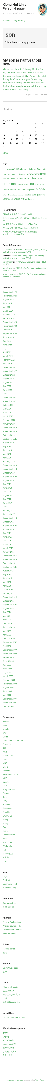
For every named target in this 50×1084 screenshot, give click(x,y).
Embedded (7, 744)
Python (6, 793)
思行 (5, 971)
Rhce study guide (10, 987)
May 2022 (7, 394)
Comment (43, 95)
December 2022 (10, 367)
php (43, 184)
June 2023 (7, 345)
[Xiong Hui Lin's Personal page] (42, 10)
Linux (5, 759)
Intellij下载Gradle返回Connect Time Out (20, 224)
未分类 (6, 857)
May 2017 (7, 507)
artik (24, 169)
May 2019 (7, 454)
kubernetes (35, 178)
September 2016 (10, 525)
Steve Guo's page (10, 968)
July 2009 (7, 665)
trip (44, 195)
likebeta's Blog (9, 949)
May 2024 (7, 307)
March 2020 (8, 416)
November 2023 (10, 326)
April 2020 (7, 412)
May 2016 (7, 540)
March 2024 (8, 311)
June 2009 (7, 669)
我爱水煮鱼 (8, 1055)
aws (30, 169)
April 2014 (7, 620)
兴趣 (5, 850)
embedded (33, 174)
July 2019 (7, 446)
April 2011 (7, 635)
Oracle (6, 782)
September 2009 (10, 657)
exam (4, 179)
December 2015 (10, 556)
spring (35, 194)
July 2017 (7, 499)
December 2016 (10, 518)
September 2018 (10, 476)
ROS (5, 801)
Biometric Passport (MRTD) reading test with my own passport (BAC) (25, 250)
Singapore (7, 808)
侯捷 (5, 952)
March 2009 (8, 676)
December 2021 (10, 397)
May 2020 (7, 409)
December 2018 (10, 465)
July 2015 (7, 574)
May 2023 (7, 348)
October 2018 (9, 473)
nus (33, 184)
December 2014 (10, 597)
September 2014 (10, 604)
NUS (5, 778)
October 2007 (9, 706)
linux (7, 183)
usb (12, 199)
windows (19, 198)
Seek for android (10, 933)
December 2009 (10, 650)
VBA (5, 838)
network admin (9, 274)
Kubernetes (8, 755)
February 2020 (9, 420)
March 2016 (8, 548)
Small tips (7, 812)
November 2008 (10, 684)
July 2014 (7, 612)
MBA (5, 763)
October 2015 (9, 563)
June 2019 (7, 450)
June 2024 (7, 303)
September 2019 (10, 439)
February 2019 (9, 461)
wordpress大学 (9, 1044)
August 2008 (8, 687)
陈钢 (5, 998)
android (17, 168)
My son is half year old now (22, 62)
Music (5, 767)
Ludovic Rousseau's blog (14, 1017)
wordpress (29, 199)
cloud (13, 174)
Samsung (26, 190)
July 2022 (7, 386)
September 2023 (10, 333)
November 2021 (10, 401)
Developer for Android (12, 929)
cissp (8, 174)
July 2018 (7, 484)
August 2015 (8, 571)
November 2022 (10, 371)
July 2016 (7, 533)
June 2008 (7, 691)
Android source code (12, 926)
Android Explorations (12, 922)
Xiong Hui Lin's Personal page (14, 6)
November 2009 (10, 653)
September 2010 (10, 642)
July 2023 (7, 341)
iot (17, 178)
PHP (5, 786)
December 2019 (10, 427)
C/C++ (6, 733)
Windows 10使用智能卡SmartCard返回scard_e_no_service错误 (20, 233)
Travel (5, 831)
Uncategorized (9, 835)
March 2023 (8, 356)
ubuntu (6, 198)
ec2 (25, 174)
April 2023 (7, 352)
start (40, 195)
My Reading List (21, 20)
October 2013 (9, 623)
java (26, 178)
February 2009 (9, 680)
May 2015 (7, 582)
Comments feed (10, 884)
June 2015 (7, 578)
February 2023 (9, 360)
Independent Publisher (14, 1080)
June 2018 (7, 488)
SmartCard (7, 816)
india (8, 179)
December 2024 (10, 292)
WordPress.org (9, 888)
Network (6, 770)
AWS (5, 725)
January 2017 (9, 514)
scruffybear (8, 249)
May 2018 (7, 491)
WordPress (39, 1080)
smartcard (21, 195)
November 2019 (10, 431)
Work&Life (7, 846)
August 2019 (8, 443)
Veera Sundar (9, 1040)
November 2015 (10, 559)
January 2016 (9, 552)
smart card (13, 195)
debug (21, 174)
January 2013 (9, 627)
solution (28, 195)
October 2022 (9, 375)
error (43, 174)
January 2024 (9, 318)
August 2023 (8, 337)
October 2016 (9, 522)
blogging (6, 729)
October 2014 (9, 601)
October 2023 (9, 330)
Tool (4, 827)
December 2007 (10, 699)
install (13, 179)
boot (35, 169)
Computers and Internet (13, 740)
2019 (4, 169)
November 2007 (10, 702)
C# (38, 169)
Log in (5, 876)
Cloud (5, 737)
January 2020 (9, 424)
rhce (10, 189)
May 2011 (7, 631)
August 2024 (8, 299)
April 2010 (7, 646)
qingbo (5, 1033)
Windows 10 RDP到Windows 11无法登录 (21, 228)
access (9, 169)
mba (14, 184)
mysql (20, 184)
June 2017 (7, 503)
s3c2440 (17, 189)
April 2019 (7, 458)
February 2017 (9, 510)
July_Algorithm (9, 903)
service (32, 190)
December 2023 (10, 322)
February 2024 (9, 314)
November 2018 (10, 469)
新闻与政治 (8, 853)
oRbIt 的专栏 (8, 907)
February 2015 (9, 593)
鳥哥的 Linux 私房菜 (11, 1002)
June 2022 (7, 390)
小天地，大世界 (10, 1051)
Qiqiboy (6, 1036)
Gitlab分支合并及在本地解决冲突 (17, 214)
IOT (4, 748)
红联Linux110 (8, 991)
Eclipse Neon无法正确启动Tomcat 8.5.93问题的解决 (25, 219)
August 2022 (8, 382)
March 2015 (8, 589)
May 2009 (7, 672)
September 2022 (10, 378)
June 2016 (7, 537)
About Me (7, 20)
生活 (5, 861)
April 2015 (7, 586)
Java (5, 752)
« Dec (5, 153)
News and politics (10, 774)
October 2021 (9, 405)
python (5, 190)
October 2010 (9, 638)
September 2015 (10, 567)
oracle (38, 184)
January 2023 (9, 363)
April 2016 (7, 544)
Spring (5, 819)
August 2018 (8, 480)
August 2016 (8, 529)
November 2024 (10, 296)
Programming (9, 789)
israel (21, 179)
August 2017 (8, 495)
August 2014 (8, 608)
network (27, 184)
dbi (17, 174)
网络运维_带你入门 (11, 994)
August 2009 (8, 661)
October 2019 (9, 435)
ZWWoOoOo (8, 1048)
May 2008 (7, 695)
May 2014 (7, 616)
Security (6, 804)
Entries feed (8, 880)
